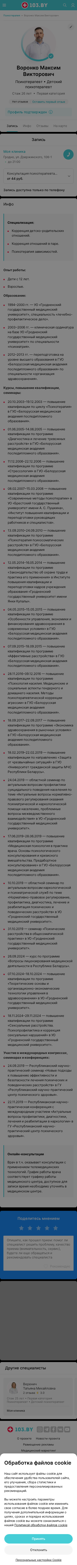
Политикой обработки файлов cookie (40, 1525)
